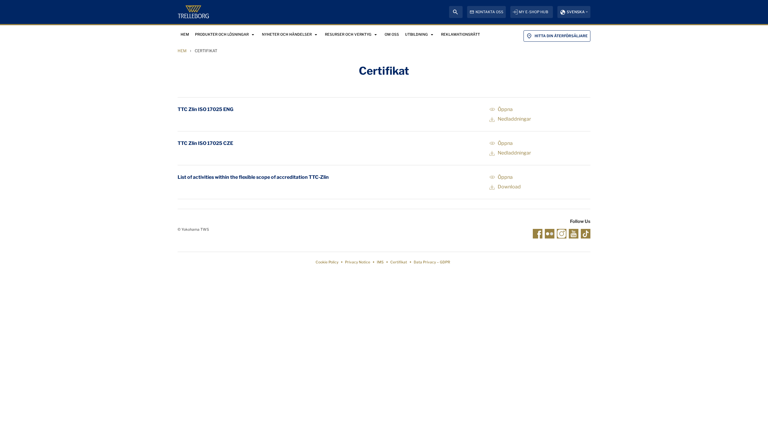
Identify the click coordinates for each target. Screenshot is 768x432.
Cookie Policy (327, 262)
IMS (380, 262)
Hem (182, 50)
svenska (576, 12)
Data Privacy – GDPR (432, 262)
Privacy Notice (357, 262)
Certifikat (398, 262)
